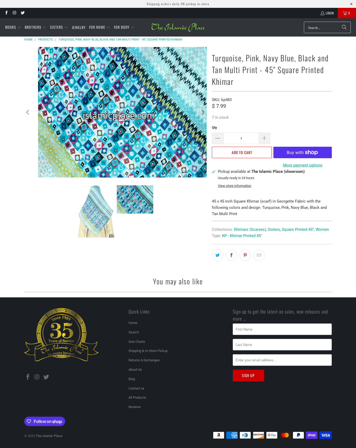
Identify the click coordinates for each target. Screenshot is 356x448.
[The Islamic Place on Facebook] (6, 13)
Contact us (136, 388)
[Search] (344, 27)
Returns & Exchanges (144, 360)
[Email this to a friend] (259, 255)
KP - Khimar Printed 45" (242, 235)
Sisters (274, 229)
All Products (137, 397)
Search (133, 332)
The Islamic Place (49, 436)
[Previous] (28, 112)
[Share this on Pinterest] (245, 255)
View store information (234, 186)
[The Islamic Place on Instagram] (14, 13)
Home (132, 323)
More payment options (302, 165)
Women (322, 229)
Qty (214, 127)
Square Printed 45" (298, 229)
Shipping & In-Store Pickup (148, 351)
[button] (13, 27)
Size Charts (136, 342)
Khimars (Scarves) (250, 229)
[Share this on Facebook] (231, 255)
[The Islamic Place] (178, 27)
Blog (131, 379)
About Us (135, 370)
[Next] (203, 112)
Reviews (134, 407)
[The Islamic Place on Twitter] (22, 13)
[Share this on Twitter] (217, 255)
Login (330, 13)
